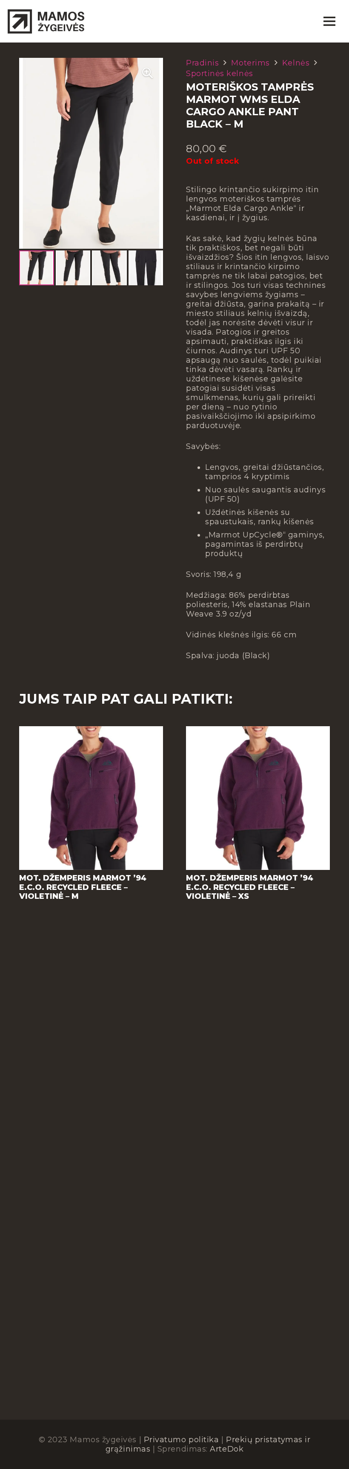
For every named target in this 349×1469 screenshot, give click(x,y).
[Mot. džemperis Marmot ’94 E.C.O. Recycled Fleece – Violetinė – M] (91, 731)
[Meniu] (329, 21)
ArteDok (226, 1449)
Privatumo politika (181, 1439)
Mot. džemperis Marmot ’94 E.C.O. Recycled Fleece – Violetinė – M (82, 887)
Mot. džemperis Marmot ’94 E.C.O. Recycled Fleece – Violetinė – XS (249, 887)
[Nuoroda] (46, 21)
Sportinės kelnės (219, 73)
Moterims (250, 63)
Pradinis (202, 63)
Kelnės (295, 63)
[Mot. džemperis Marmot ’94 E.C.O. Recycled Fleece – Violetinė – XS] (258, 731)
